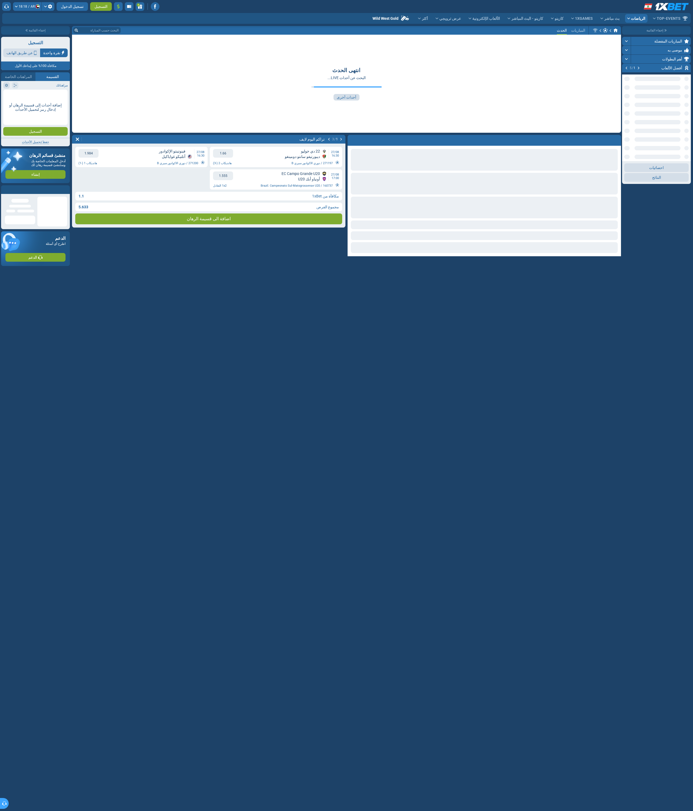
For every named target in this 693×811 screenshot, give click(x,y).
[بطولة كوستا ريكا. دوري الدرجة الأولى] (595, 30)
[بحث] (76, 30)
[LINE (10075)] (615, 30)
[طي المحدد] (633, 132)
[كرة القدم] (605, 30)
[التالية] (626, 68)
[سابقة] (638, 68)
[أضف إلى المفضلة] (627, 76)
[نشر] (626, 41)
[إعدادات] (48, 6)
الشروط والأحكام (55, 96)
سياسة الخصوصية (15, 96)
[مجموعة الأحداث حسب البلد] (626, 132)
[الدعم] (6, 6)
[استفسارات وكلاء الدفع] (129, 6)
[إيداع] (118, 6)
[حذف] (77, 139)
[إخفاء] (626, 149)
